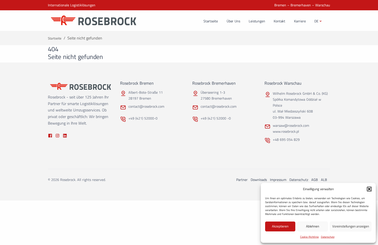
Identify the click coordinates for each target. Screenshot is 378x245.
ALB (324, 179)
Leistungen (257, 21)
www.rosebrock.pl (286, 131)
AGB (314, 179)
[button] (369, 189)
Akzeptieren (280, 226)
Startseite (210, 21)
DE (316, 21)
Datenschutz (327, 237)
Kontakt (279, 21)
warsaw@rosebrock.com (291, 125)
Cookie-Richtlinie (309, 237)
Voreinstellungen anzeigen (350, 226)
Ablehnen (312, 226)
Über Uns (233, 21)
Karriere (300, 21)
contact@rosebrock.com (146, 106)
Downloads (259, 179)
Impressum (278, 179)
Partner (242, 179)
